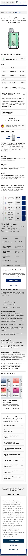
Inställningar (13, 549)
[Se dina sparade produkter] (19, 8)
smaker (18, 227)
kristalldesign (9, 176)
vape (12, 145)
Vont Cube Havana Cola (7, 260)
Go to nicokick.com (13, 280)
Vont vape (19, 145)
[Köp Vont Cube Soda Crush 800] (25, 219)
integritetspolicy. (8, 536)
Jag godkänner (13, 540)
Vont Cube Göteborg (8, 264)
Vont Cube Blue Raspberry (6, 252)
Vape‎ (7, 12)
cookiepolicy (6, 525)
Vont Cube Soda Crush (8, 256)
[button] (25, 198)
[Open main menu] (26, 8)
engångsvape (8, 159)
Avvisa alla (13, 545)
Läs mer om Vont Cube (14, 22)
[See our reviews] (14, 4)
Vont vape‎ (11, 12)
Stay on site (13, 285)
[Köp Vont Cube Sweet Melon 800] (25, 214)
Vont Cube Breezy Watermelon (7, 247)
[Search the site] (15, 8)
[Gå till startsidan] (6, 8)
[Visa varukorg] (22, 8)
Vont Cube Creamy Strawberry (7, 243)
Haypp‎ (2, 12)
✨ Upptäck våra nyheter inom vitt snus (13, 1)
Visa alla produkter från (14, 122)
